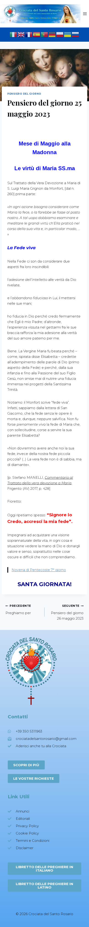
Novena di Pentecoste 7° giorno (39, 570)
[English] (21, 34)
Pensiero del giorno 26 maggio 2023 (67, 612)
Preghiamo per (18, 609)
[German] (52, 34)
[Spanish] (37, 34)
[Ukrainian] (68, 34)
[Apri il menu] (85, 13)
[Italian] (13, 34)
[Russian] (75, 34)
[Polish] (60, 34)
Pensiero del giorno (24, 93)
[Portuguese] (44, 34)
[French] (29, 34)
